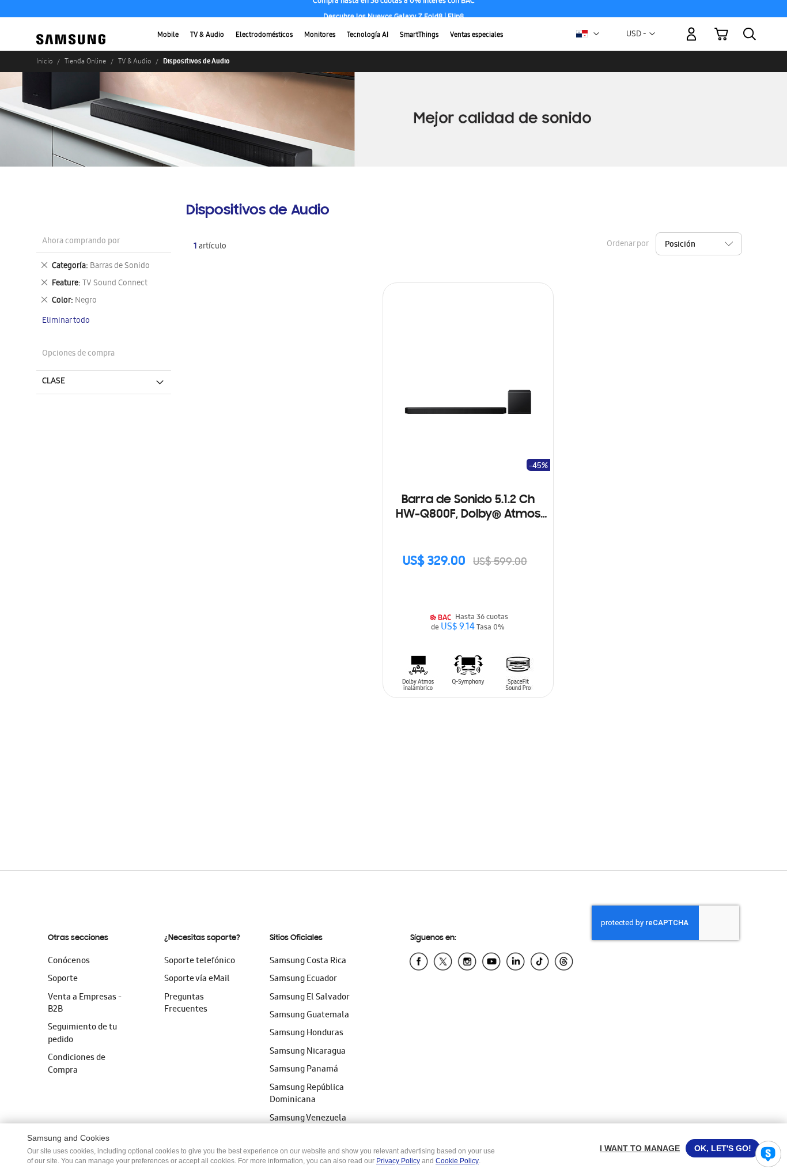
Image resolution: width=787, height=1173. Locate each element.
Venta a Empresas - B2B (85, 1004)
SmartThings (419, 35)
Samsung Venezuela (308, 1119)
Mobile (168, 35)
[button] (596, 34)
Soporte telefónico (199, 961)
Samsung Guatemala (309, 1016)
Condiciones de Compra (76, 1064)
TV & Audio (207, 35)
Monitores (319, 35)
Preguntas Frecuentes (185, 1004)
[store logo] (70, 27)
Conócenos (69, 961)
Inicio (44, 61)
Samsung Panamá (304, 1070)
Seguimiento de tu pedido (82, 1034)
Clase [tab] (53, 381)
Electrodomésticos (264, 35)
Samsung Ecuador (303, 979)
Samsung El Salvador (310, 998)
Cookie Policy (457, 1161)
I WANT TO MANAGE (640, 1148)
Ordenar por (627, 244)
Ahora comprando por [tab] (81, 241)
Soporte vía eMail (197, 979)
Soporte (63, 979)
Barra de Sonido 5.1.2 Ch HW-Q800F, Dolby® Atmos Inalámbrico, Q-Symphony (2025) (468, 508)
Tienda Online (85, 61)
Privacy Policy (398, 1161)
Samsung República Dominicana (307, 1094)
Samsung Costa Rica (308, 961)
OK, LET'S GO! (722, 1148)
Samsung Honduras (306, 1033)
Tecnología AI (367, 35)
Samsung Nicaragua (308, 1052)
